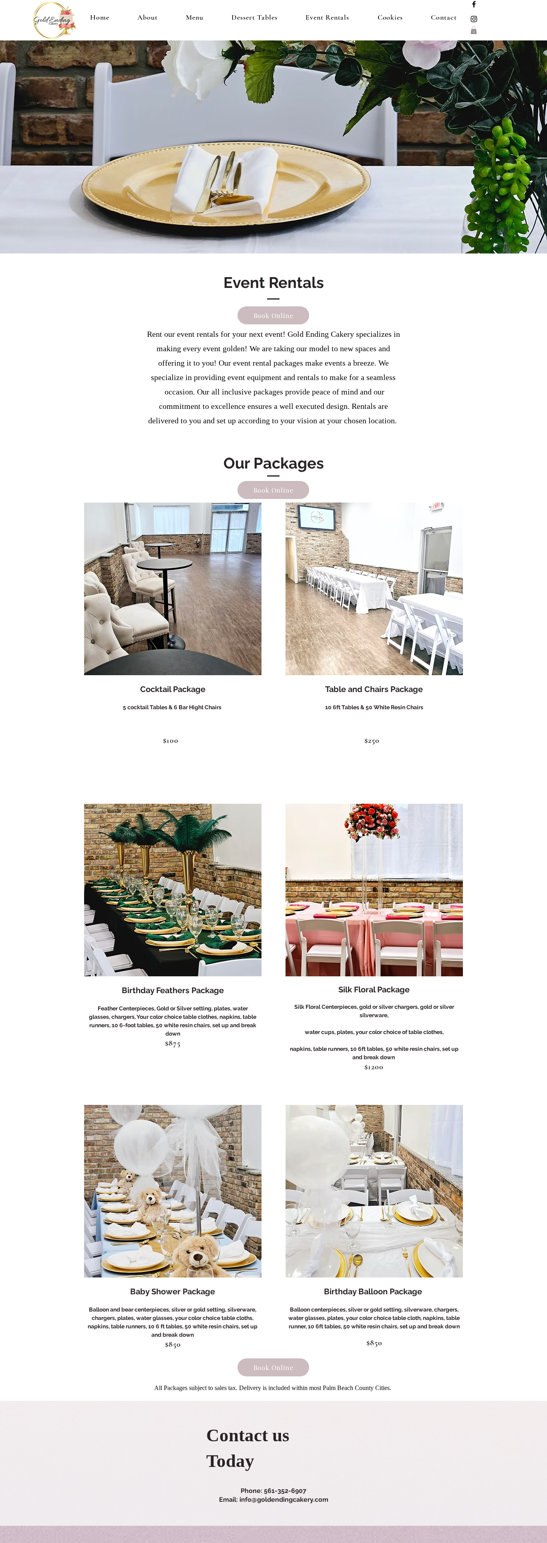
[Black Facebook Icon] (474, 4)
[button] (474, 30)
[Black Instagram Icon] (474, 19)
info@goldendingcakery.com (283, 1499)
